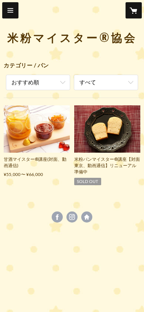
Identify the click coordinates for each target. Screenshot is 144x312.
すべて (87, 82)
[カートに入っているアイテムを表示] (134, 10)
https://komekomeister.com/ (86, 217)
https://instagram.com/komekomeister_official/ (72, 217)
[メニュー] (10, 10)
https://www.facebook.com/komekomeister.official (57, 217)
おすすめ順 (25, 82)
